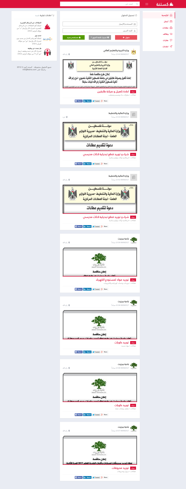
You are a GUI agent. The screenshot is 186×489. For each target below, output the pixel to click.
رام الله (65, 54)
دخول (127, 37)
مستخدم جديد (73, 37)
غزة (64, 117)
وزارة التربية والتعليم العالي (116, 50)
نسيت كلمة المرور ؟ (99, 37)
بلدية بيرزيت (123, 239)
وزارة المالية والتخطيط (119, 113)
